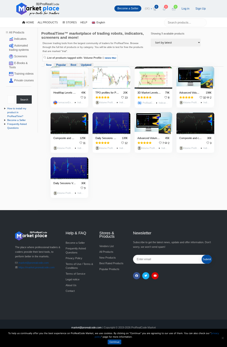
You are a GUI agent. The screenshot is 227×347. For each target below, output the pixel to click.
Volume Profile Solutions (107, 102)
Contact (70, 290)
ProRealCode (149, 103)
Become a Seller (127, 8)
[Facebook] (136, 275)
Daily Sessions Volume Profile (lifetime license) (106, 138)
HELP (83, 22)
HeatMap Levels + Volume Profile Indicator (65, 92)
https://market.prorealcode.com (36, 267)
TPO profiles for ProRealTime (107, 92)
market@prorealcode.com (33, 262)
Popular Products (109, 269)
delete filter (110, 58)
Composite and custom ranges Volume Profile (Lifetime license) (64, 138)
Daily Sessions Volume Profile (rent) (65, 183)
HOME (29, 22)
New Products (107, 257)
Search (24, 99)
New (49, 64)
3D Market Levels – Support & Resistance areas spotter (149, 92)
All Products (16, 32)
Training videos (24, 73)
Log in (185, 8)
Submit (207, 259)
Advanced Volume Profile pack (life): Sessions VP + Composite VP (190, 92)
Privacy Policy (74, 258)
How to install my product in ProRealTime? (16, 112)
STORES (71, 22)
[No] (222, 338)
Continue (114, 341)
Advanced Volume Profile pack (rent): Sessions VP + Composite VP (149, 138)
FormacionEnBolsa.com (65, 102)
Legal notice (72, 279)
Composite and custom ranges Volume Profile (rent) (191, 138)
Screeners (20, 56)
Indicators (20, 38)
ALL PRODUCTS (48, 22)
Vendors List (106, 246)
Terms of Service (75, 273)
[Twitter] (145, 275)
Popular (61, 64)
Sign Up (200, 8)
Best (73, 64)
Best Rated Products (111, 263)
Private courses (24, 80)
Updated (86, 64)
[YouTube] (155, 275)
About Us (71, 285)
